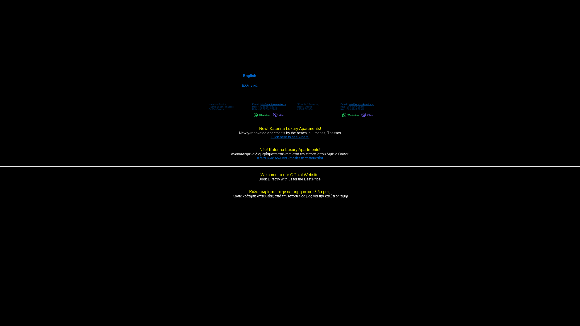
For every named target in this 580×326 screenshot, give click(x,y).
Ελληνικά (250, 85)
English (249, 76)
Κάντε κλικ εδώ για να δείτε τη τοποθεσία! (290, 158)
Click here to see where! (290, 137)
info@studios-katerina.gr (273, 104)
